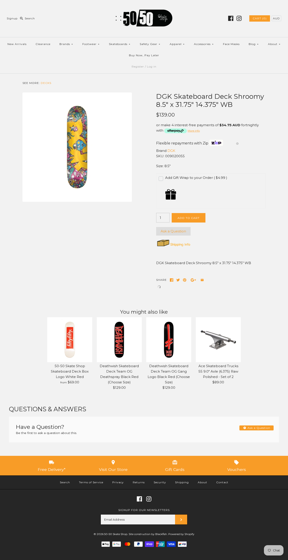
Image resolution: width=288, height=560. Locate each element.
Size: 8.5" (163, 166)
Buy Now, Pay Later (144, 55)
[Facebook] (230, 18)
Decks (46, 83)
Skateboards (119, 44)
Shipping (182, 482)
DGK (171, 150)
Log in (151, 66)
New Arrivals (17, 44)
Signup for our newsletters (144, 510)
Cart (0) (260, 18)
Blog (254, 44)
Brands (66, 44)
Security (160, 482)
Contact (222, 482)
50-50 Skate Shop (115, 534)
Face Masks (231, 44)
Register (138, 66)
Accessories (204, 44)
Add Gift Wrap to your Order (196, 177)
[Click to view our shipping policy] (173, 246)
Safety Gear (150, 44)
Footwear (91, 44)
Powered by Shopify (181, 534)
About (274, 44)
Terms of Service (91, 482)
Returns (139, 482)
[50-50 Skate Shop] (144, 7)
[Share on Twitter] (178, 280)
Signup (12, 18)
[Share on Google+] (193, 280)
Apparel (177, 44)
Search (65, 482)
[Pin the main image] (184, 280)
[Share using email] (202, 280)
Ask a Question (173, 231)
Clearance (43, 44)
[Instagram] (239, 18)
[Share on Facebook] (171, 280)
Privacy (118, 482)
